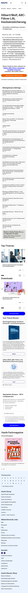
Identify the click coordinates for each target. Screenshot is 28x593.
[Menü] (10, 2)
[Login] (25, 2)
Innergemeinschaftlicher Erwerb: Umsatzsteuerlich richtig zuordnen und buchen (14, 185)
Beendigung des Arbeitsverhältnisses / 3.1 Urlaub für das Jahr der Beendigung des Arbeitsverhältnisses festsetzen (14, 92)
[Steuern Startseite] (4, 3)
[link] (3, 8)
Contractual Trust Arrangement (13, 43)
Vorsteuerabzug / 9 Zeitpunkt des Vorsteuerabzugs (11, 225)
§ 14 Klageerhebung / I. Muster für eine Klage (13, 212)
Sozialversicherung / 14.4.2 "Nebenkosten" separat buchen (14, 219)
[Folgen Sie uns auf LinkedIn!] (2, 553)
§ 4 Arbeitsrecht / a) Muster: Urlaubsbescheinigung (10, 156)
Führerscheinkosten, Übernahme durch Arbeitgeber (13, 199)
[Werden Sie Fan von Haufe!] (4, 553)
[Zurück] (19, 275)
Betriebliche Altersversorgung (13, 39)
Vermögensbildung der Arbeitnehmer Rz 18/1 (13, 54)
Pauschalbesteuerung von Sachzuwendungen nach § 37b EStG (14, 178)
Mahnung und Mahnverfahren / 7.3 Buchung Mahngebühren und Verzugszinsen (13, 192)
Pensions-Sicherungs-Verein (12, 41)
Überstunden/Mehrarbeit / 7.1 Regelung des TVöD (13, 205)
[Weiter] (23, 275)
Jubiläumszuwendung (8, 113)
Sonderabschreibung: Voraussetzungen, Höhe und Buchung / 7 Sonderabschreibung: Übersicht (13, 171)
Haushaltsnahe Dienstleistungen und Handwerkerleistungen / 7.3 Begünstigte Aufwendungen (14, 148)
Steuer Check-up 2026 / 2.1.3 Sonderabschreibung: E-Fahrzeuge (13, 119)
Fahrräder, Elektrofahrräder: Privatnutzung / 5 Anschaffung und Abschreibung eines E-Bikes (14, 132)
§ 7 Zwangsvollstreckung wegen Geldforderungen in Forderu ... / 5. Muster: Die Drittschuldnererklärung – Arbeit (13, 107)
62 (12, 53)
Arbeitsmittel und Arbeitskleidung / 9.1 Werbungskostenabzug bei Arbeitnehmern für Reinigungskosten (14, 140)
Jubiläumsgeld (6, 125)
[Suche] (22, 2)
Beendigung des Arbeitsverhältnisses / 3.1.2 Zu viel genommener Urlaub (13, 99)
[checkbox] (4, 417)
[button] (14, 75)
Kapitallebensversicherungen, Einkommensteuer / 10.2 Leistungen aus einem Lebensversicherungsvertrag (14, 163)
